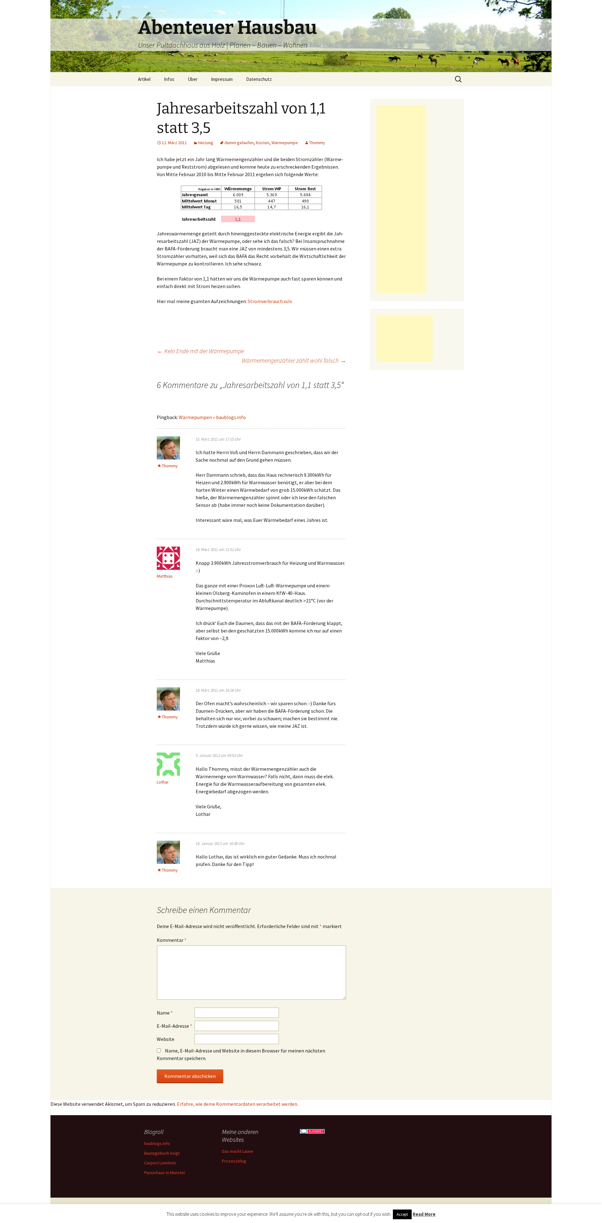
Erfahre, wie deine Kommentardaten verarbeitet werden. (237, 1104)
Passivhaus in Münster (164, 1172)
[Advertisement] (401, 199)
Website (165, 1039)
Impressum (222, 79)
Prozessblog (234, 1161)
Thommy (317, 142)
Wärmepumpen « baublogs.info (212, 417)
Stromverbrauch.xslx (270, 301)
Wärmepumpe (285, 142)
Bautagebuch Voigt (162, 1153)
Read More (424, 1214)
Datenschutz (259, 79)
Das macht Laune (237, 1151)
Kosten (262, 142)
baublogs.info (157, 1143)
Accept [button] (402, 1214)
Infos (169, 79)
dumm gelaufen (239, 142)
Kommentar (172, 940)
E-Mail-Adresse (174, 1026)
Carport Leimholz (160, 1163)
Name (165, 1013)
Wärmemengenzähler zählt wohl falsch (294, 360)
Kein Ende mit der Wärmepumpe (200, 351)
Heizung (205, 142)
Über (193, 79)
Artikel (144, 79)
